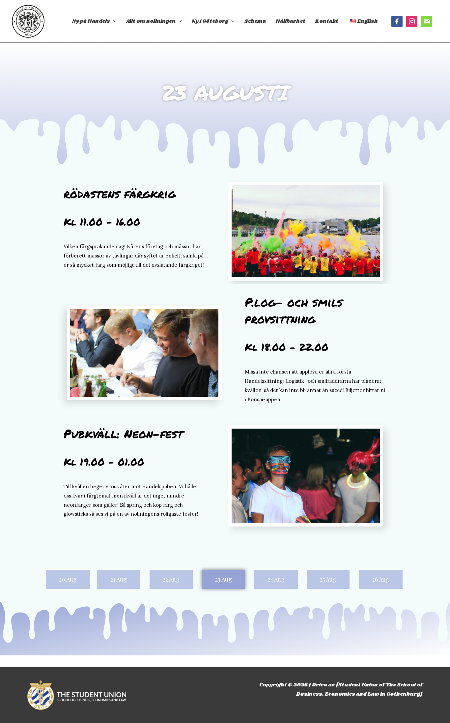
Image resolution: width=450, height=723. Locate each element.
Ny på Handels (91, 21)
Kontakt (326, 21)
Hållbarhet (290, 21)
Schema (255, 21)
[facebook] (397, 21)
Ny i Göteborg (210, 21)
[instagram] (411, 21)
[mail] (426, 21)
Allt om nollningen (151, 21)
